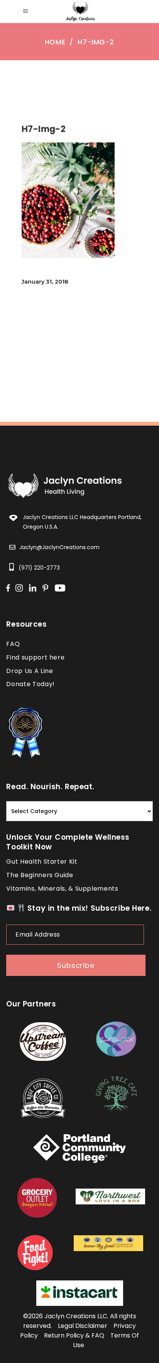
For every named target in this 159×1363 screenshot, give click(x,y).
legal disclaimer (82, 1325)
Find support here (35, 657)
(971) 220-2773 (39, 568)
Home (55, 42)
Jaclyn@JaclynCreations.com (59, 547)
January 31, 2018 (45, 281)
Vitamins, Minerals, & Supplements (62, 888)
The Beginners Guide (39, 875)
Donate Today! (30, 684)
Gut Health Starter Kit (41, 861)
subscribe (75, 965)
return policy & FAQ (74, 1335)
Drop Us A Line (29, 670)
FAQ (13, 643)
